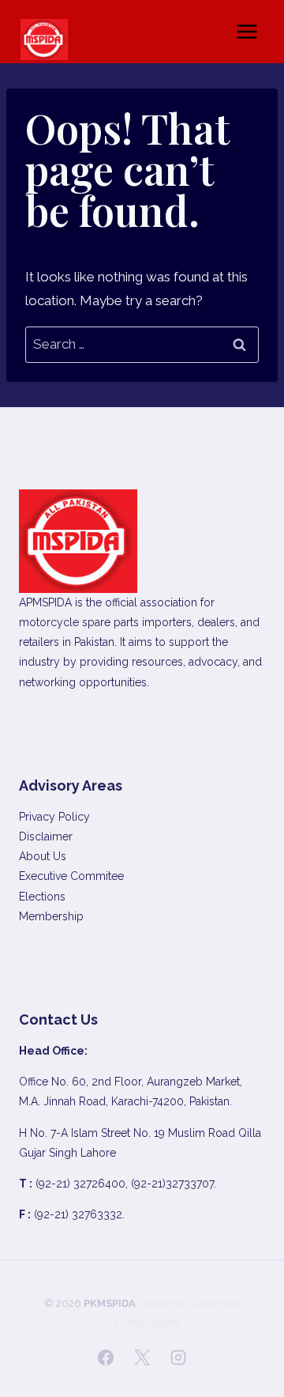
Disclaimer (46, 836)
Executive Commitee (71, 876)
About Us (42, 856)
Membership (51, 916)
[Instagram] (178, 1357)
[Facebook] (105, 1357)
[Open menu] (246, 31)
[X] (142, 1357)
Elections (42, 896)
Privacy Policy (54, 816)
